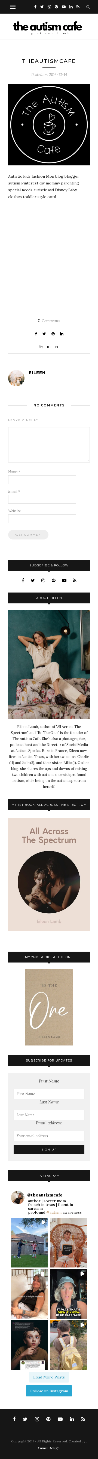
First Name (49, 1081)
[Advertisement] (49, 255)
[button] (29, 1242)
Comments (49, 320)
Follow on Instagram (49, 1391)
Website (14, 511)
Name (14, 472)
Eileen (51, 347)
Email (14, 491)
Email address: (49, 1122)
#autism (54, 1212)
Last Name (49, 1102)
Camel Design (49, 1448)
